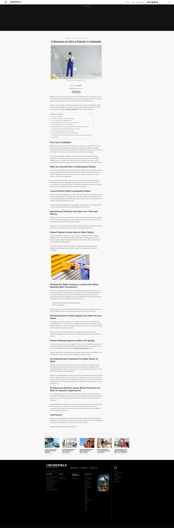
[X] (150, 2)
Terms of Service (118, 476)
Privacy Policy (117, 477)
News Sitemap (117, 481)
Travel (86, 507)
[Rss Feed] (155, 2)
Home (67, 38)
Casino (86, 480)
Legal (98, 453)
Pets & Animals (88, 500)
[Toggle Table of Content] (89, 114)
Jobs (118, 453)
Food (86, 489)
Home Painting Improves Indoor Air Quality (63, 131)
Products (87, 501)
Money (86, 498)
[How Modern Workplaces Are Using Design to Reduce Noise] (69, 443)
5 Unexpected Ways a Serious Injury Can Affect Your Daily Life (103, 451)
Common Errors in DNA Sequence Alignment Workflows (51, 451)
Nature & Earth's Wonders (52, 480)
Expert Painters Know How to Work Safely (62, 124)
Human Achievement (50, 482)
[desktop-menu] (5, 2)
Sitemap (116, 479)
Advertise (84, 467)
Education (87, 484)
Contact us (93, 467)
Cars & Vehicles (88, 478)
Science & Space (50, 478)
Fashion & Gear (88, 487)
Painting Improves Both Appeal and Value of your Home (66, 129)
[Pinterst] (157, 2)
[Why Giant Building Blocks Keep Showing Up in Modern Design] (87, 443)
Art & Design (87, 477)
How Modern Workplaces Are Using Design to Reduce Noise (68, 451)
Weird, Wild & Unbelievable (52, 489)
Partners (116, 474)
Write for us (74, 467)
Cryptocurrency (88, 482)
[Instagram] (152, 2)
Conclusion (55, 137)
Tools (70, 453)
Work (63, 453)
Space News (62, 477)
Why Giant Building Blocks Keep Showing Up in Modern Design (86, 451)
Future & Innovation (50, 484)
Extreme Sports (75, 478)
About (115, 471)
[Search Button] (168, 2)
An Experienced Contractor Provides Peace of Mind (65, 133)
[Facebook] (148, 2)
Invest (86, 494)
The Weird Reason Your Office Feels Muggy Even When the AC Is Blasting (121, 451)
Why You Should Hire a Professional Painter (63, 118)
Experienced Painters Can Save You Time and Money (65, 122)
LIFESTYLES (88, 474)
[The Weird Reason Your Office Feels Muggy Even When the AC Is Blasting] (122, 443)
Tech (46, 453)
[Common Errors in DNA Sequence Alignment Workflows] (52, 443)
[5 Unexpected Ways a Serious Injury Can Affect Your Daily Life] (104, 443)
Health (48, 453)
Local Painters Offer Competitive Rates (62, 120)
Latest (133, 2)
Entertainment (88, 485)
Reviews (52, 453)
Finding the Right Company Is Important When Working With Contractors (70, 126)
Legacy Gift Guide (118, 472)
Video (86, 508)
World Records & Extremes (52, 477)
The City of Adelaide (57, 116)
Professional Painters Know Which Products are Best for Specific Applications (72, 135)
